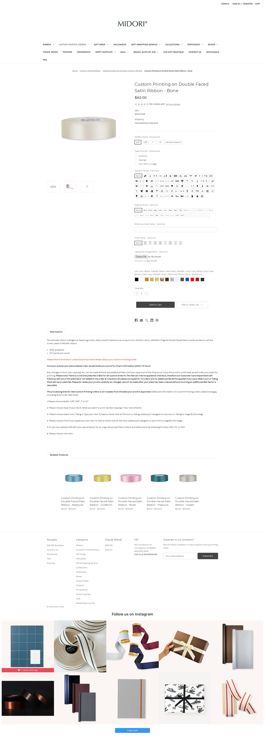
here (214, 391)
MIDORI (109, 545)
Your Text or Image (148, 164)
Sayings (142, 160)
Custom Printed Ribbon (72, 44)
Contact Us (195, 52)
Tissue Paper (50, 52)
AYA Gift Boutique (173, 52)
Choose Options (74, 480)
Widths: (147, 137)
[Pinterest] (157, 320)
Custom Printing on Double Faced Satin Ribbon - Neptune (73, 501)
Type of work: (147, 151)
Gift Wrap (99, 44)
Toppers (67, 52)
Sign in (236, 3)
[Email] (141, 320)
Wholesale (212, 52)
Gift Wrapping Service (144, 44)
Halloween (119, 44)
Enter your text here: (150, 224)
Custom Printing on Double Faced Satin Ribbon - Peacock (159, 501)
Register (248, 3)
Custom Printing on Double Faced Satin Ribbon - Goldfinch (102, 501)
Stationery (193, 44)
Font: (145, 238)
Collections (172, 44)
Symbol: (147, 170)
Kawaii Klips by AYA (144, 52)
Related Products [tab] (59, 454)
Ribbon (47, 44)
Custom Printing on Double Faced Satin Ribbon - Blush (130, 501)
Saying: (146, 205)
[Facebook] (136, 320)
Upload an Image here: (151, 251)
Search (225, 3)
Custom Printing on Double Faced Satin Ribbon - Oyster (187, 501)
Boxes (211, 44)
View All (108, 549)
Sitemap (51, 563)
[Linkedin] (151, 320)
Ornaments (83, 52)
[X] (146, 320)
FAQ (45, 59)
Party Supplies (104, 52)
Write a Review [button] (173, 104)
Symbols (143, 156)
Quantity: (139, 288)
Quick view (71, 475)
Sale (123, 52)
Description (56, 331)
